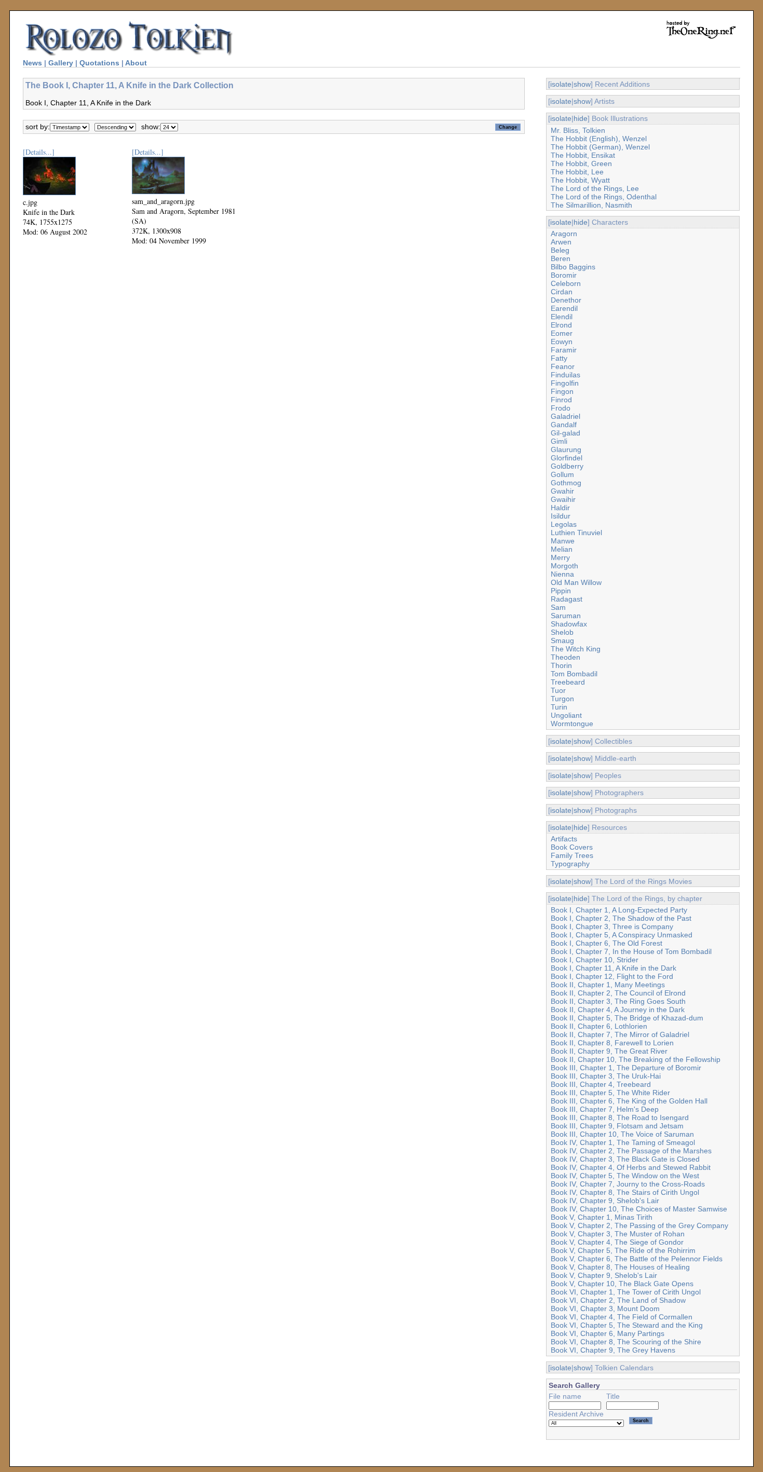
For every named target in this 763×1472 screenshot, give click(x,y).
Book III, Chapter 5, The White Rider (610, 1092)
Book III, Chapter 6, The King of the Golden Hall (629, 1101)
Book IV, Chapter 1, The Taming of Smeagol (623, 1142)
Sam (558, 607)
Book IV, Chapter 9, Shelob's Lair (605, 1200)
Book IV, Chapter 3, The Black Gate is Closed (625, 1159)
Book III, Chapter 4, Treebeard (601, 1084)
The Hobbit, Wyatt (580, 180)
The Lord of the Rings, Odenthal (604, 197)
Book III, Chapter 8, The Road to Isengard (620, 1117)
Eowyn (562, 341)
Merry (560, 557)
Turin (559, 707)
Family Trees (572, 855)
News (32, 63)
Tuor (558, 690)
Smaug (562, 640)
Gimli (559, 441)
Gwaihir (563, 499)
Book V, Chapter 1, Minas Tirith (601, 1217)
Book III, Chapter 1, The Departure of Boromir (626, 1068)
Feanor (563, 366)
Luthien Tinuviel (576, 532)
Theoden (565, 657)
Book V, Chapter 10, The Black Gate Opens (622, 1283)
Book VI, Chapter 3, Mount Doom (605, 1308)
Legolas (564, 524)
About (136, 63)
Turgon (562, 698)
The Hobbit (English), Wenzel (599, 138)
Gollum (562, 474)
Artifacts (564, 839)
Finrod (561, 400)
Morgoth (564, 566)
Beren (560, 258)
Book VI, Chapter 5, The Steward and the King (627, 1325)
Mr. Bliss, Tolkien (578, 130)
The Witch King (576, 649)
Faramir (564, 350)
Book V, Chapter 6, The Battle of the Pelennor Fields (637, 1259)
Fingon (562, 391)
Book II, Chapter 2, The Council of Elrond (618, 993)
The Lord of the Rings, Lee (595, 188)
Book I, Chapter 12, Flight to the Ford (612, 976)
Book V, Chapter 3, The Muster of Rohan (618, 1234)
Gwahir (562, 491)
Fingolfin (565, 383)
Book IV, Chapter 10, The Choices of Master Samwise (639, 1209)
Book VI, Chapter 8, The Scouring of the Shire (626, 1342)
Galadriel (565, 416)
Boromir (564, 275)
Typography (570, 864)
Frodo (560, 408)
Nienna (562, 574)
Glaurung (566, 449)
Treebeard (568, 682)
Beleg (560, 250)
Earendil (564, 308)
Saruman (566, 615)
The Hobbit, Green (581, 163)
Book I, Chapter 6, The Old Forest (606, 943)
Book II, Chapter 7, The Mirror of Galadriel (620, 1034)
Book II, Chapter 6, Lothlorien (599, 1026)
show (582, 84)
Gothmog (566, 483)
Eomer (562, 333)
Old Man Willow (576, 582)
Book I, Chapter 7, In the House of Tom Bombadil (631, 951)
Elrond (561, 325)
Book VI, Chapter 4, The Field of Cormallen (621, 1317)
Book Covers (572, 847)
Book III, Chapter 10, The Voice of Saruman (622, 1134)
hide (581, 118)
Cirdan (562, 292)
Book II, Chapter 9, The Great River (609, 1051)
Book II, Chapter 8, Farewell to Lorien (612, 1043)
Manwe (563, 541)
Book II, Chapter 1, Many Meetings (608, 984)
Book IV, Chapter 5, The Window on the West (625, 1175)
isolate (560, 84)
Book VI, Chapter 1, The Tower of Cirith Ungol (626, 1292)
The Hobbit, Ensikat (583, 155)
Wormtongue (572, 723)
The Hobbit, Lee (577, 172)
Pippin (561, 591)
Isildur (560, 516)
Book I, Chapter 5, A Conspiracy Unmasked (621, 935)
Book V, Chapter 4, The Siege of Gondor (617, 1242)
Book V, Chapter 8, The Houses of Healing (620, 1267)
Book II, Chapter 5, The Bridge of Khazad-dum (627, 1018)
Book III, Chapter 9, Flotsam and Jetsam (617, 1126)
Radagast (566, 599)
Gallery (60, 63)
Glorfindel (566, 458)
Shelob (562, 632)
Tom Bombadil (574, 674)
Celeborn (566, 283)
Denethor (566, 300)
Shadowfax (569, 624)
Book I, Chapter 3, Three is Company (612, 926)
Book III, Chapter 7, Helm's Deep (605, 1109)
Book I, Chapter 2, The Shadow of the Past (621, 918)
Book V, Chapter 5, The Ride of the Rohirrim (623, 1250)
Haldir (560, 507)
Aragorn (564, 233)
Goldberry (567, 466)
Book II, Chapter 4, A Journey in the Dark (618, 1009)
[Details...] (39, 152)
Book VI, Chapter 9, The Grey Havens (613, 1350)
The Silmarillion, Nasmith (591, 205)
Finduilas (565, 375)
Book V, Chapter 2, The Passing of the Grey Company (639, 1225)
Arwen (561, 242)
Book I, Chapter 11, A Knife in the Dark (613, 968)
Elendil (562, 316)
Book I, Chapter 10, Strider (594, 960)
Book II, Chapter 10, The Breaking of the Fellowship (635, 1059)
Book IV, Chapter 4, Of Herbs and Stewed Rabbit (631, 1167)
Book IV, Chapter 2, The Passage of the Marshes (631, 1151)
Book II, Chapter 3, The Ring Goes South (618, 1001)
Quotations (99, 63)
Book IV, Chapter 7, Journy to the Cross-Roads (628, 1184)
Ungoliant (566, 715)
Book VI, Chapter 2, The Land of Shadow (618, 1300)
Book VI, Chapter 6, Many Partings (607, 1333)
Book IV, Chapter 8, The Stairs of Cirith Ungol (625, 1192)
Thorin (561, 665)
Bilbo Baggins (573, 267)
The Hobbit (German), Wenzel (600, 147)
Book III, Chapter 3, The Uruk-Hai (606, 1076)
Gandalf (564, 424)
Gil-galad (565, 433)
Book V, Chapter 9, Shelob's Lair (604, 1275)
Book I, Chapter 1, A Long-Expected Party (619, 910)
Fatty (559, 358)
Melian (562, 549)
